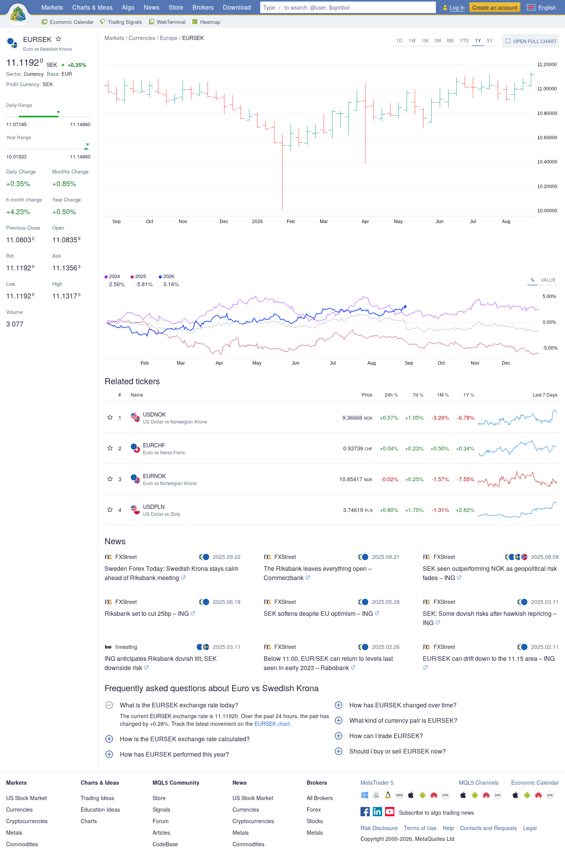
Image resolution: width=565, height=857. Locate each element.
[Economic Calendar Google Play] (527, 796)
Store (176, 7)
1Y (478, 40)
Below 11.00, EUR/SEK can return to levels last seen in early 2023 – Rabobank (328, 663)
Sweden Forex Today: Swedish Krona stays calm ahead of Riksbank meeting (171, 573)
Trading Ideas (97, 798)
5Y (490, 40)
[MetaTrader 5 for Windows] (365, 796)
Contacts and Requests (488, 828)
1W (412, 40)
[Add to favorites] (58, 39)
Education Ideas (100, 809)
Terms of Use (420, 828)
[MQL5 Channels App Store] (463, 796)
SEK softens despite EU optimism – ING (319, 613)
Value (548, 279)
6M (450, 40)
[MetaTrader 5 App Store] (411, 796)
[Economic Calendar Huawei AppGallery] (538, 796)
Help (448, 828)
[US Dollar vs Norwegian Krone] (525, 557)
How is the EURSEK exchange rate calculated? (185, 739)
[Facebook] (365, 812)
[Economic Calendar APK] (550, 796)
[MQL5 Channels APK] (498, 796)
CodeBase (165, 844)
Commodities (22, 844)
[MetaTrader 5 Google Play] (422, 796)
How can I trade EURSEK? (386, 736)
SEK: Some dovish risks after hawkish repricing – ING (490, 618)
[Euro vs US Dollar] (201, 647)
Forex (314, 809)
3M (437, 40)
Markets (52, 7)
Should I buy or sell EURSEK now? (397, 751)
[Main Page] (18, 14)
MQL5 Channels (479, 782)
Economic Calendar (71, 21)
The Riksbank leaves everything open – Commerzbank (318, 573)
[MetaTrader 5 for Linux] (388, 796)
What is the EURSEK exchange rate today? (179, 705)
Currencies (142, 38)
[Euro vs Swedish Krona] (205, 557)
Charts (89, 821)
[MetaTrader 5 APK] (445, 796)
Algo (128, 7)
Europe (169, 38)
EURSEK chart (272, 723)
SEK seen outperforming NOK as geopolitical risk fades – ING (490, 573)
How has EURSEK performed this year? (174, 754)
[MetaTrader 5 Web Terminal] (399, 796)
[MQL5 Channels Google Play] (474, 796)
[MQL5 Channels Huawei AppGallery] (486, 796)
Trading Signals (125, 21)
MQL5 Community (176, 782)
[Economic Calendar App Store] (515, 796)
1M (425, 40)
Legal (530, 828)
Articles (161, 832)
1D (399, 40)
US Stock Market (26, 798)
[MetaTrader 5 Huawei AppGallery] (434, 796)
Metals (14, 832)
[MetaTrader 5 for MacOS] (376, 796)
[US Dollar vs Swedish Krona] (519, 557)
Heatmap (210, 21)
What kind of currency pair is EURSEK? (403, 720)
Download (237, 7)
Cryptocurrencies (27, 821)
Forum (161, 821)
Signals (161, 809)
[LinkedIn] (377, 812)
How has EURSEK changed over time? (403, 705)
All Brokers (320, 798)
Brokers (203, 7)
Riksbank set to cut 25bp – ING (147, 613)
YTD (464, 40)
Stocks (315, 821)
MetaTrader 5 (377, 782)
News (152, 7)
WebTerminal (171, 21)
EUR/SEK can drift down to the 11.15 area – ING (489, 658)
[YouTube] (389, 812)
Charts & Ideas (92, 7)
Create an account (494, 7)
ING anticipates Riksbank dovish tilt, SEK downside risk (161, 663)
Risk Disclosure (379, 828)
